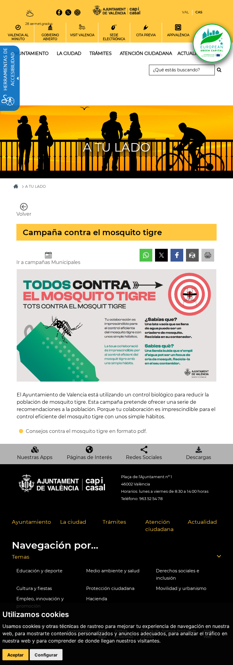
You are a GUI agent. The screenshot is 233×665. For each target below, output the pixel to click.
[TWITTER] (68, 12)
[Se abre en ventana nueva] (146, 255)
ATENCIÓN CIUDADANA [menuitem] (146, 53)
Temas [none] (20, 557)
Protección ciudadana (110, 588)
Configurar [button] (46, 654)
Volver (23, 214)
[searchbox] (182, 70)
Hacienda (96, 599)
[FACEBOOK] (59, 12)
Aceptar (15, 654)
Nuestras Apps (34, 457)
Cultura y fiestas (34, 588)
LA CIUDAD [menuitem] (69, 53)
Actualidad (202, 522)
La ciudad (73, 522)
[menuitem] (31, 526)
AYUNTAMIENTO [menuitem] (31, 53)
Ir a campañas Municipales (48, 262)
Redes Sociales (144, 457)
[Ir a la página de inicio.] (116, 11)
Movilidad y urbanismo (181, 588)
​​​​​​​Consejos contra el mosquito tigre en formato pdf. (86, 431)
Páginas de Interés (89, 457)
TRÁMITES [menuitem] (100, 53)
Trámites (114, 522)
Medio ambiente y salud (113, 571)
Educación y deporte (39, 571)
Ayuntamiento (31, 522)
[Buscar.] (221, 70)
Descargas (198, 457)
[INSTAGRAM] (77, 12)
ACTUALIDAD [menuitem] (191, 53)
